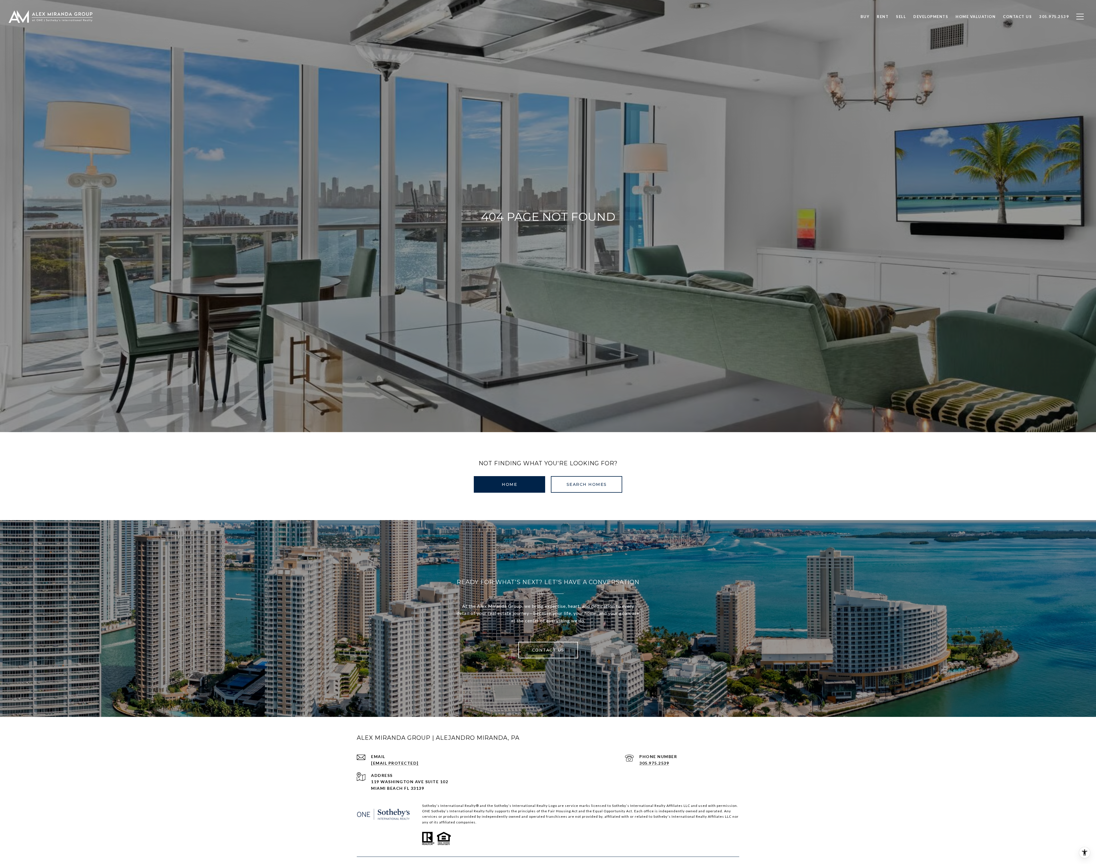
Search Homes (587, 484)
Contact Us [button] (548, 650)
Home (509, 484)
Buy (865, 16)
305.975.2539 (654, 763)
